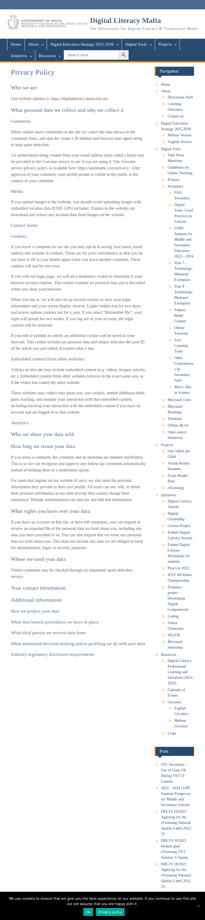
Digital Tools (136, 44)
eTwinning (176, 488)
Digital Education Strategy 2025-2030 (82, 44)
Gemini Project (179, 526)
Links (172, 733)
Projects (165, 44)
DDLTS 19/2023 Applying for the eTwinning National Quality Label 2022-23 (176, 823)
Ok (88, 912)
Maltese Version (179, 135)
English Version (179, 142)
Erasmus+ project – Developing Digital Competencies (178, 598)
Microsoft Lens (179, 400)
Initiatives (19, 56)
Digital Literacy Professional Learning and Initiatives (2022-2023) (181, 672)
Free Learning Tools (181, 345)
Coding (173, 616)
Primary (174, 180)
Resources (47, 56)
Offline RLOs (178, 425)
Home (16, 44)
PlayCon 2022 (178, 568)
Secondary (175, 186)
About (33, 44)
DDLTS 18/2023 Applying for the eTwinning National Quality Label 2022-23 (176, 875)
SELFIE (174, 635)
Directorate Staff (180, 97)
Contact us (175, 116)
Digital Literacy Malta (125, 20)
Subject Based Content (180, 315)
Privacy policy (110, 912)
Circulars (174, 702)
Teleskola (175, 419)
